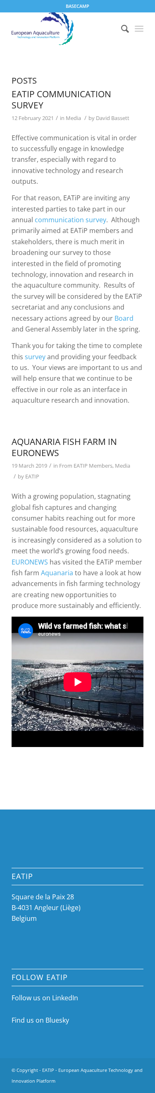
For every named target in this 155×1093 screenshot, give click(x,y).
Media (73, 118)
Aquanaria (57, 572)
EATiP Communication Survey (61, 99)
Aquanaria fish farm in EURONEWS (64, 447)
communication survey (70, 219)
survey (35, 356)
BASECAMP (77, 6)
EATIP (32, 476)
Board (124, 318)
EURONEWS (30, 562)
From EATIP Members (85, 465)
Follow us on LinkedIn (45, 997)
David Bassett (112, 118)
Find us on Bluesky (40, 1020)
